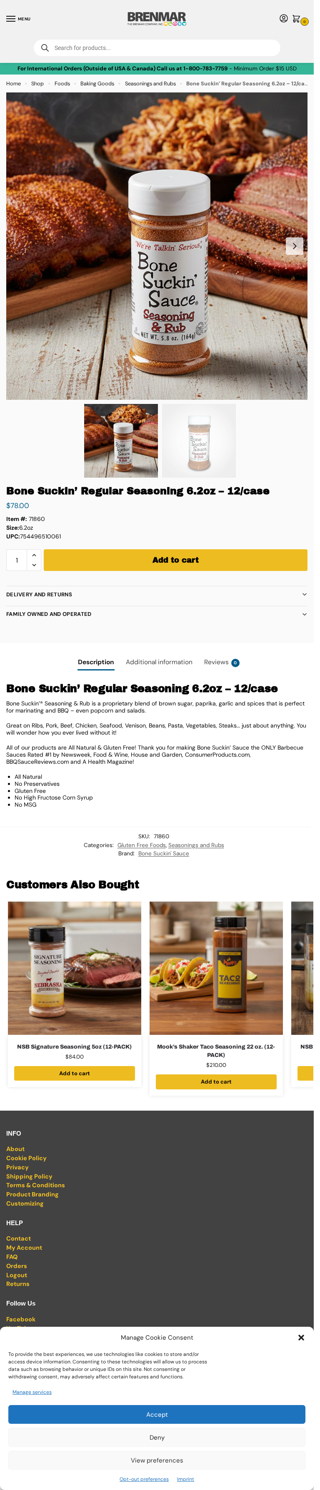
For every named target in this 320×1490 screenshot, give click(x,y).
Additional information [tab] (159, 662)
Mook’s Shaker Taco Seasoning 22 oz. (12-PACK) (216, 1051)
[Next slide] (294, 246)
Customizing (25, 1204)
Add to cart (175, 560)
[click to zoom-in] (160, 246)
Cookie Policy (26, 1158)
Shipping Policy (29, 1177)
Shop (37, 83)
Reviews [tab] (220, 662)
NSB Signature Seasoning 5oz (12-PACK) (74, 1047)
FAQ (12, 1257)
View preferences (157, 1460)
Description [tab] (96, 662)
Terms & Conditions (35, 1185)
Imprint (185, 1479)
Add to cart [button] (74, 1073)
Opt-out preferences (144, 1479)
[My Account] (284, 19)
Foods (62, 83)
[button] (301, 1337)
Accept (157, 1414)
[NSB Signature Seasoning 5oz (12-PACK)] (74, 968)
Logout (16, 1275)
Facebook (20, 1319)
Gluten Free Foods (142, 845)
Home (13, 83)
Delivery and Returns (39, 594)
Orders (16, 1266)
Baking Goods (97, 83)
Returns (18, 1284)
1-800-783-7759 (205, 68)
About (15, 1149)
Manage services (32, 1392)
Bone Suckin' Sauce (163, 853)
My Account (24, 1248)
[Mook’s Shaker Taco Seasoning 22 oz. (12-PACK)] (216, 968)
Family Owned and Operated (49, 614)
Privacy (17, 1167)
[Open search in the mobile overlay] (157, 48)
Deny (157, 1437)
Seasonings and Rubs (150, 83)
